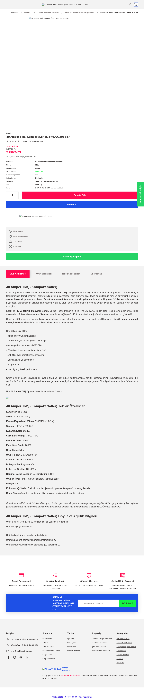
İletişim (45, 643)
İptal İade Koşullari (99, 647)
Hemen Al (72, 204)
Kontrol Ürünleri (123, 655)
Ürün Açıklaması (18, 274)
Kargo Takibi (47, 655)
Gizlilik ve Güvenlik (99, 643)
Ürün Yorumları (44, 274)
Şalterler (120, 659)
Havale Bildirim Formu (51, 651)
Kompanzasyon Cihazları (126, 647)
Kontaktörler (121, 651)
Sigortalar (120, 663)
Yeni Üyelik (71, 643)
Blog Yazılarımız (48, 659)
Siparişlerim (71, 647)
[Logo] (65, 4)
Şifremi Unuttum (73, 651)
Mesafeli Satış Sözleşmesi (102, 639)
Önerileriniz (96, 274)
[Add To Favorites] (72, 236)
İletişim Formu (48, 647)
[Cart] (136, 4)
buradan (30, 535)
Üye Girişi (71, 639)
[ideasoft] (57, 697)
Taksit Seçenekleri (71, 274)
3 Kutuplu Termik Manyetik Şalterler (49, 162)
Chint (8, 133)
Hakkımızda (47, 639)
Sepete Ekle (80, 195)
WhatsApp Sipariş (72, 256)
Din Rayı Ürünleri (123, 639)
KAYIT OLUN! (127, 603)
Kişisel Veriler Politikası (101, 651)
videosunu (19, 545)
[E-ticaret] (71, 697)
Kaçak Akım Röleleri (124, 643)
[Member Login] (130, 4)
